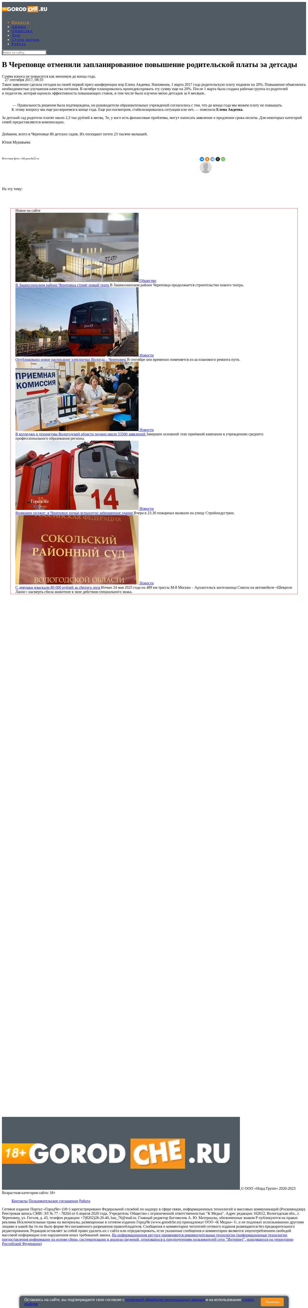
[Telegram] (212, 159)
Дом (16, 35)
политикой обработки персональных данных (165, 1300)
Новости (21, 22)
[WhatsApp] (223, 159)
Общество (22, 31)
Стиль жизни (25, 40)
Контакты (20, 1201)
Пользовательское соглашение (53, 1201)
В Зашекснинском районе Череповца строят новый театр (62, 285)
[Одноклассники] (207, 159)
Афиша (19, 27)
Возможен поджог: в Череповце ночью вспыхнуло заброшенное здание (74, 513)
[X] (218, 159)
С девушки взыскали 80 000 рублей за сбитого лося (58, 587)
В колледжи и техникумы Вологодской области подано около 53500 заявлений (80, 434)
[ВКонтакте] (202, 159)
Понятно (272, 1302)
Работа (19, 44)
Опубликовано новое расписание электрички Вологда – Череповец (71, 359)
